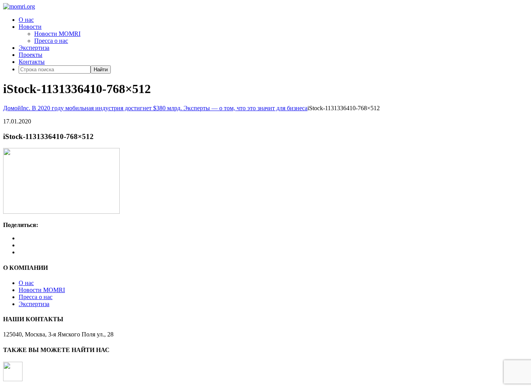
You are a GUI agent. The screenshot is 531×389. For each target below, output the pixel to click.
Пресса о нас (51, 40)
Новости (30, 26)
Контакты (32, 61)
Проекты (30, 54)
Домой (12, 108)
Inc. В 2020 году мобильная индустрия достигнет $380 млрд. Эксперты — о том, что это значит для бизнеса (164, 108)
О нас (26, 19)
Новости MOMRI (57, 33)
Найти (101, 69)
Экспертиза (34, 47)
